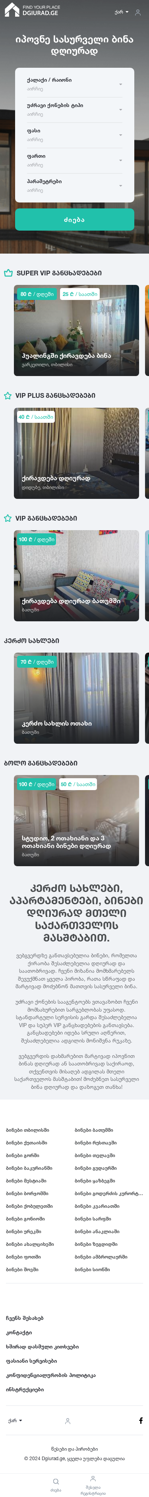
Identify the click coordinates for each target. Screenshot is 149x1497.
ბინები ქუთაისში (26, 1143)
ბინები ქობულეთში (29, 1206)
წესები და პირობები (74, 1449)
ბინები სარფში (93, 1219)
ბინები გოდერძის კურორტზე (109, 1193)
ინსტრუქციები (25, 1389)
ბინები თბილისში (27, 1130)
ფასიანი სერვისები (31, 1361)
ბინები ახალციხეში (30, 1244)
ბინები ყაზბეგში (95, 1181)
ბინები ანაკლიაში (97, 1231)
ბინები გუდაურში (96, 1168)
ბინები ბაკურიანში (29, 1168)
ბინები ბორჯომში (27, 1193)
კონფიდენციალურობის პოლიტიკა (51, 1375)
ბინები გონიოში (25, 1219)
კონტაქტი (19, 1332)
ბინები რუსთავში (96, 1143)
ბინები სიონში (92, 1269)
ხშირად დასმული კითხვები (42, 1346)
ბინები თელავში (95, 1155)
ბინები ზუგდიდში (96, 1244)
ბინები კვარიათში (97, 1206)
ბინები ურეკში (23, 1231)
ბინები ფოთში (23, 1257)
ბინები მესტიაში (26, 1181)
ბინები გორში (22, 1155)
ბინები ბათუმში (94, 1130)
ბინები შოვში (22, 1269)
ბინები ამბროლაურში (101, 1257)
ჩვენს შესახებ (25, 1318)
